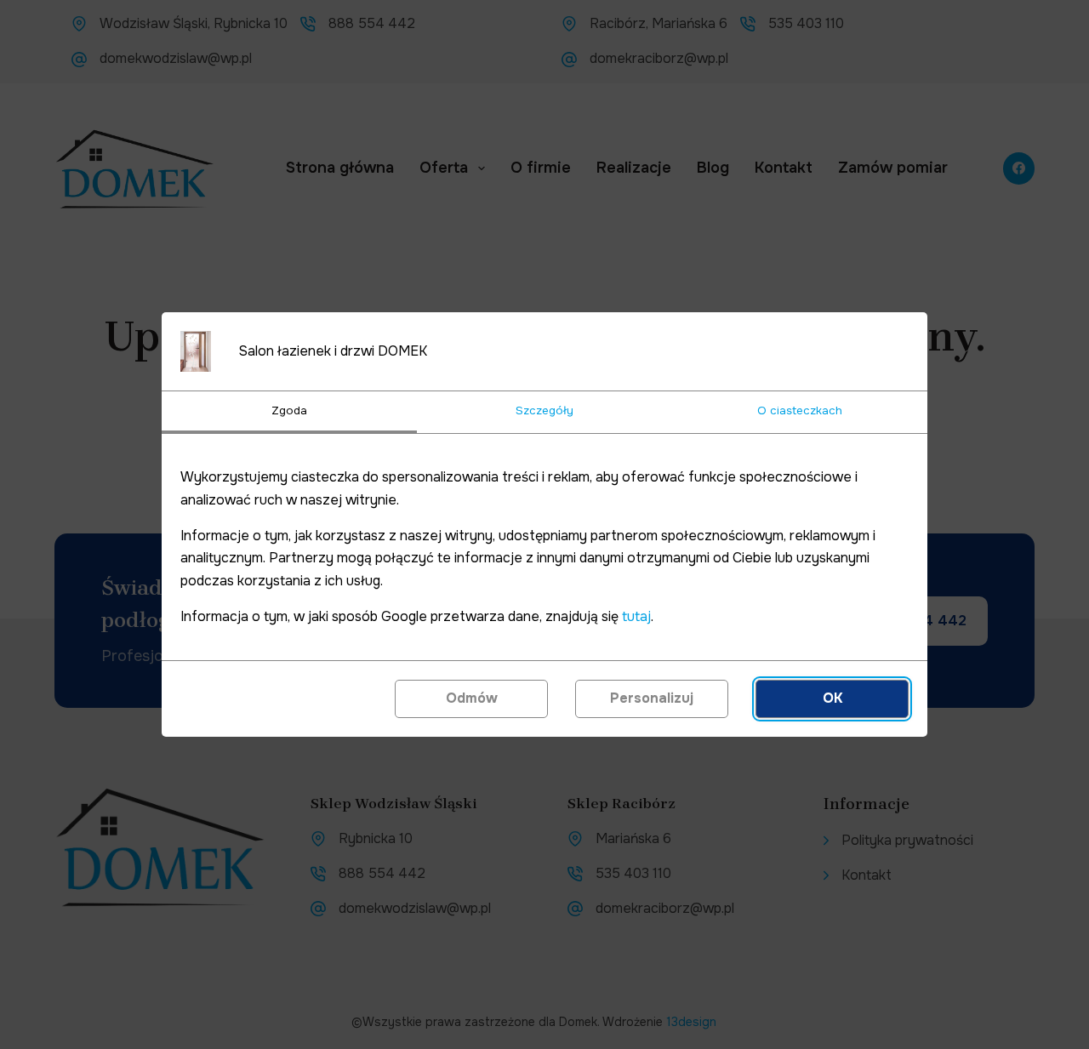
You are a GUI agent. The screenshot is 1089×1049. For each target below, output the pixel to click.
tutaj (636, 616)
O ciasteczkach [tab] (799, 410)
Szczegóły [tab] (544, 410)
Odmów (472, 698)
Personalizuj (651, 698)
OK (832, 698)
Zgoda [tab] (289, 410)
